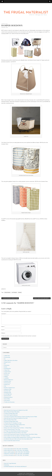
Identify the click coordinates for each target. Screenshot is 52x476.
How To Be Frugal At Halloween (11, 415)
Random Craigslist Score (9, 387)
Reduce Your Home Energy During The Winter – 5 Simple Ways (17, 427)
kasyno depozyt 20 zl (8, 450)
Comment (3, 313)
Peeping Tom (7, 384)
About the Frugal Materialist (10, 463)
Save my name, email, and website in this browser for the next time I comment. (19, 335)
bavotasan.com (32, 474)
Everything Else (7, 368)
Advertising (6, 464)
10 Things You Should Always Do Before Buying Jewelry (16, 431)
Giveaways (6, 374)
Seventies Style (7, 390)
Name (3, 326)
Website (3, 333)
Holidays (6, 376)
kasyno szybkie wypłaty (9, 452)
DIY (5, 363)
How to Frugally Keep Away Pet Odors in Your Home (15, 432)
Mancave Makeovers (8, 379)
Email (2, 329)
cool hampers (14, 292)
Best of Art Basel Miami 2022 (10, 419)
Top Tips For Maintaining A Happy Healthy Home (14, 424)
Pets (5, 386)
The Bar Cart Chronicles (9, 402)
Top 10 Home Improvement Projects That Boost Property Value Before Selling (20, 434)
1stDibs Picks (7, 355)
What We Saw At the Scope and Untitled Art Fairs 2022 (16, 418)
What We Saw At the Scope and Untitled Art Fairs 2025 (16, 410)
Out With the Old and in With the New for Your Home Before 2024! (18, 439)
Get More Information (8, 455)
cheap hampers (7, 292)
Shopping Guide (4, 23)
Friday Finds (6, 370)
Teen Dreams (7, 400)
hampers (20, 292)
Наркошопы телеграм (9, 453)
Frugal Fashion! (7, 371)
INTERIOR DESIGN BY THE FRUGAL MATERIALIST (15, 466)
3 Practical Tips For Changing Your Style (12, 423)
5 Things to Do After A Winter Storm (11, 426)
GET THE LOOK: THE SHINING (21, 448)
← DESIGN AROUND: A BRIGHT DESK (10, 298)
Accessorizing (7, 357)
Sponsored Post (7, 395)
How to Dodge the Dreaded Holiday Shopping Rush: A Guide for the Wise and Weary (22, 437)
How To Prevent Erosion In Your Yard (12, 429)
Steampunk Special (8, 397)
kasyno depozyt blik (8, 448)
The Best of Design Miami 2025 (11, 413)
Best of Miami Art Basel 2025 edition (12, 411)
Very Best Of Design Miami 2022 (11, 421)
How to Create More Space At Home (12, 440)
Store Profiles (7, 398)
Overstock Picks (7, 381)
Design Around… (7, 362)
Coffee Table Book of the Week (10, 360)
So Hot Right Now (8, 394)
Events (5, 366)
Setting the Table (7, 389)
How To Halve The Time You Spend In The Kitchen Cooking (17, 435)
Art (4, 358)
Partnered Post (7, 382)
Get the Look (7, 373)
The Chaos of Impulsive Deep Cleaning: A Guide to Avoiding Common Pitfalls (20, 416)
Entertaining (6, 365)
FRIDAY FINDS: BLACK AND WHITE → (42, 298)
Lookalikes (6, 378)
